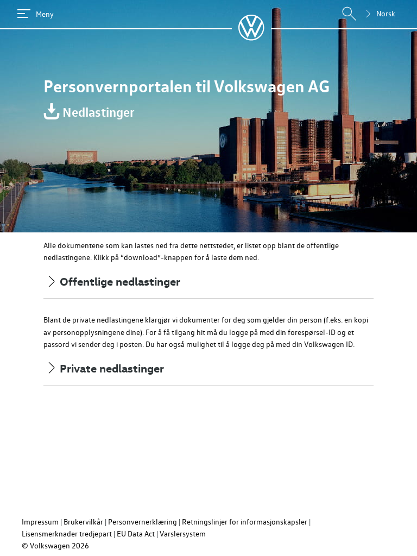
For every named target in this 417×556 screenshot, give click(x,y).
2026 (80, 545)
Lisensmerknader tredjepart (67, 533)
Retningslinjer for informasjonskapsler (244, 521)
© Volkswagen (47, 545)
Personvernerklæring (142, 521)
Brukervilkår (83, 521)
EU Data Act (136, 533)
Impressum (40, 521)
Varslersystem (183, 533)
